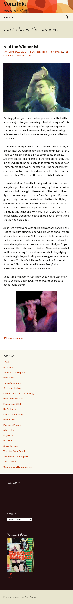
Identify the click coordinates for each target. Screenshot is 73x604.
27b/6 (6, 361)
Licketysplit (25, 55)
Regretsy (8, 435)
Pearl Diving (9, 419)
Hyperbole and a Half (13, 398)
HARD (9, 574)
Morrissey (58, 51)
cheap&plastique (12, 382)
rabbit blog (9, 430)
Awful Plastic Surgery (14, 372)
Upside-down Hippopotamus (17, 466)
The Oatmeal (9, 461)
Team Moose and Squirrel (16, 456)
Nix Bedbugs (9, 409)
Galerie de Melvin (12, 388)
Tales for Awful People (14, 451)
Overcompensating (13, 414)
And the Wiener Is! (20, 46)
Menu (6, 17)
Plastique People (12, 424)
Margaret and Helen (13, 403)
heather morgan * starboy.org (18, 393)
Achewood (8, 367)
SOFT (9, 577)
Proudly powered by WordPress (19, 597)
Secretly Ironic (10, 445)
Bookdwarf (9, 377)
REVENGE (7, 440)
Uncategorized (39, 51)
